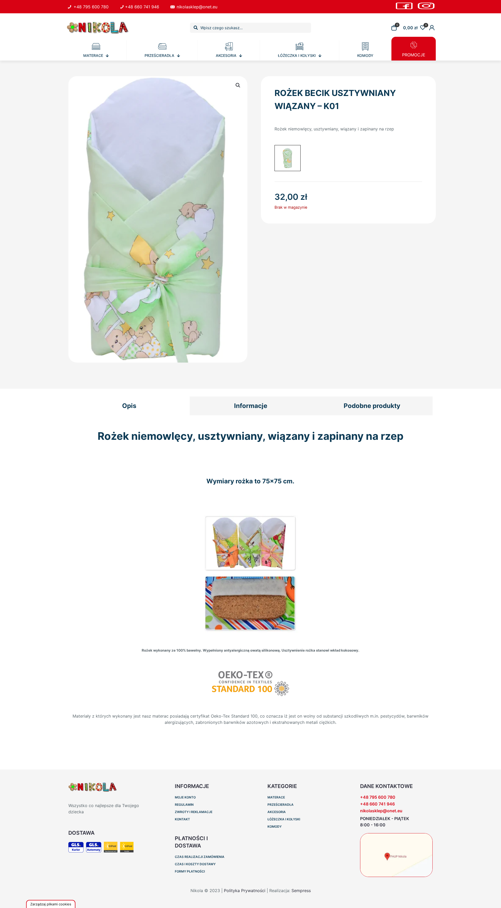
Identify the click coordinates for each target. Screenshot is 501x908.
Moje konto (185, 797)
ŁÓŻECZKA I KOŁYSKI (283, 819)
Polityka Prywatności (244, 890)
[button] (238, 85)
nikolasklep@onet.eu (196, 6)
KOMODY (274, 826)
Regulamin (184, 805)
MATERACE (276, 797)
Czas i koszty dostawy (195, 864)
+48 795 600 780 (90, 6)
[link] (396, 855)
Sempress (301, 890)
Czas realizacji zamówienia (199, 857)
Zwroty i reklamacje (193, 812)
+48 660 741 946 (142, 6)
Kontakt (182, 819)
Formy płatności (190, 871)
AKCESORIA (276, 812)
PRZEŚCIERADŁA (280, 805)
